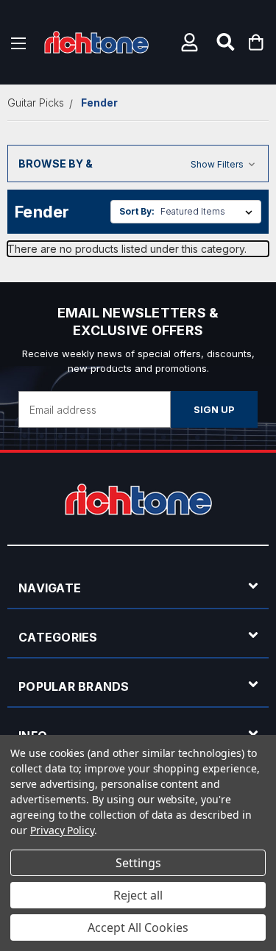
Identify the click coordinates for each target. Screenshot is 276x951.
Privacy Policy (62, 830)
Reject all (138, 895)
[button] (191, 42)
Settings (138, 863)
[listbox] (209, 212)
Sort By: (137, 211)
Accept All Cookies (138, 927)
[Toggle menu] (18, 42)
